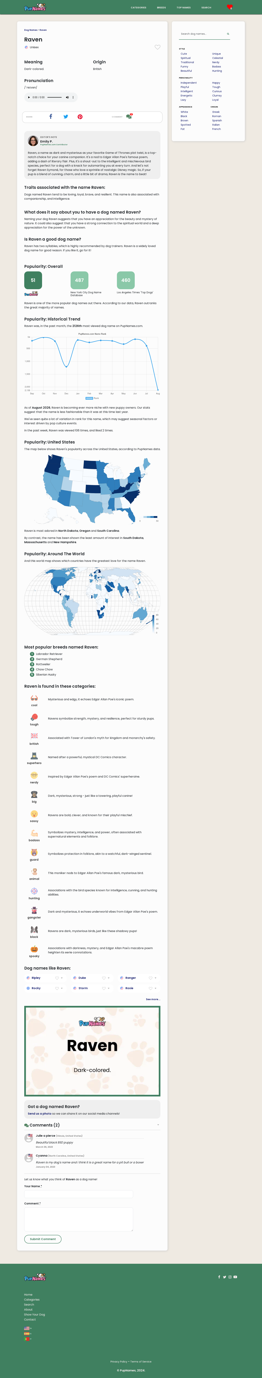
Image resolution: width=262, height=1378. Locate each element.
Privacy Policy (119, 1361)
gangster (34, 917)
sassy (34, 821)
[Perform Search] (228, 34)
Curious (217, 91)
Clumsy (217, 95)
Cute (184, 54)
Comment (32, 1203)
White (184, 112)
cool (34, 705)
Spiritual (186, 58)
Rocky (36, 988)
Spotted (186, 125)
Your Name (33, 1186)
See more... (153, 999)
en (30, 1328)
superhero (34, 763)
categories (138, 7)
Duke (82, 978)
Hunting (217, 71)
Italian (216, 125)
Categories (32, 1300)
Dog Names (30, 30)
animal (34, 879)
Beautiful (186, 71)
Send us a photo (40, 1114)
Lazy (183, 100)
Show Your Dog (34, 1315)
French (216, 129)
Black (184, 116)
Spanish (217, 120)
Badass (216, 66)
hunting (34, 898)
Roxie (129, 988)
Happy (216, 83)
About (28, 1310)
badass (34, 840)
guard (34, 860)
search (206, 7)
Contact (30, 1319)
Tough (216, 87)
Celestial (217, 58)
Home (28, 1295)
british (34, 744)
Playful (185, 87)
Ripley (36, 978)
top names (184, 7)
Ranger (130, 978)
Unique (216, 54)
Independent (189, 83)
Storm (83, 988)
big (34, 802)
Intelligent (187, 91)
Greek (216, 112)
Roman (216, 116)
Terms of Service (140, 1361)
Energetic (186, 95)
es (30, 1333)
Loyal (215, 100)
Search (29, 1305)
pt (30, 1338)
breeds (161, 7)
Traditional (187, 62)
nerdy (34, 782)
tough (34, 724)
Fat (183, 129)
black (34, 937)
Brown (184, 120)
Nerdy (215, 62)
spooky (34, 956)
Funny (184, 66)
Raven (43, 30)
